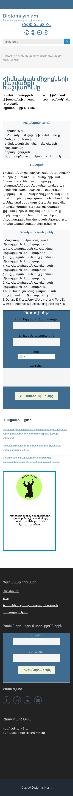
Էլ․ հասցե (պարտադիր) (36, 335)
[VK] (39, 32)
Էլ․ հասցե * (36, 651)
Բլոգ (6, 598)
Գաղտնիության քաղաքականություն (30, 605)
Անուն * (36, 635)
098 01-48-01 (19, 728)
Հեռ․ (36, 352)
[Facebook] (26, 32)
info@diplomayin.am (31, 732)
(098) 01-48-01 (36, 24)
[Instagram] (33, 32)
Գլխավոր (9, 55)
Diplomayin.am (20, 16)
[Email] (46, 32)
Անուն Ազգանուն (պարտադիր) (36, 319)
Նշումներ (36, 365)
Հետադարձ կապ (16, 612)
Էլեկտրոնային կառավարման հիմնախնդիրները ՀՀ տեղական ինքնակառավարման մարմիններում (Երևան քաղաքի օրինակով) (35, 433)
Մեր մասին (11, 591)
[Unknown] (22, 356)
